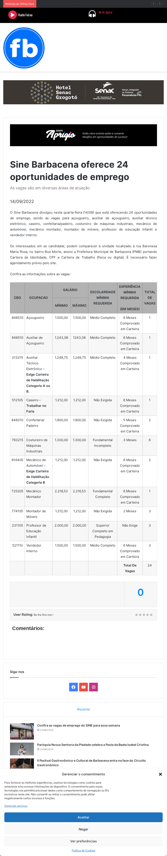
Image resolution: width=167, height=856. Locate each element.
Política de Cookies (83, 850)
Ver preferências (83, 841)
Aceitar (83, 817)
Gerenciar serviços (15, 805)
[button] (160, 774)
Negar (83, 829)
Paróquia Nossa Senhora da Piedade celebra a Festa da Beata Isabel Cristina (93, 744)
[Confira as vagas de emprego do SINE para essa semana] (22, 731)
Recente (83, 709)
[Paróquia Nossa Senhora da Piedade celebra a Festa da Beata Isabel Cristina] (22, 749)
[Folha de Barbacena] (24, 48)
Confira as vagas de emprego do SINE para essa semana (78, 725)
